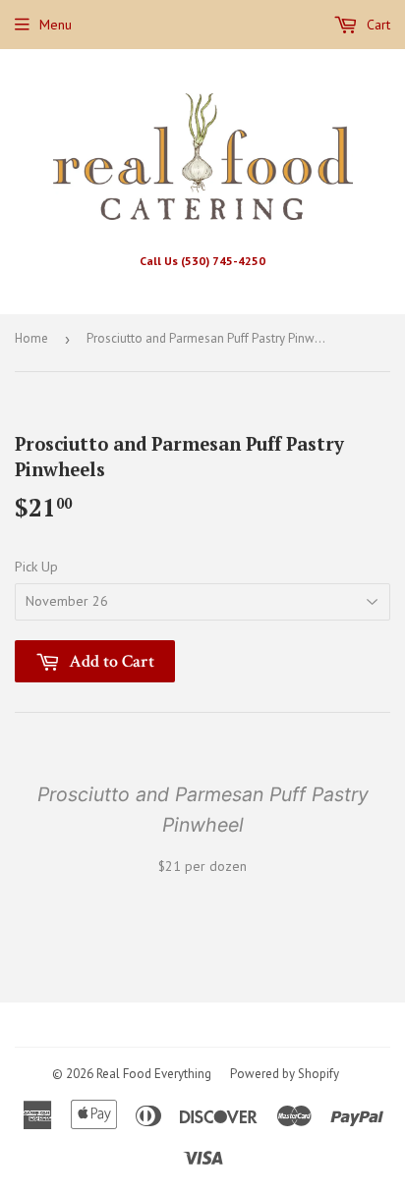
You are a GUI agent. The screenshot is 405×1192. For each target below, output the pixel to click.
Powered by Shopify (284, 1073)
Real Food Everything (153, 1073)
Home (31, 338)
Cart (376, 24)
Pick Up (36, 566)
